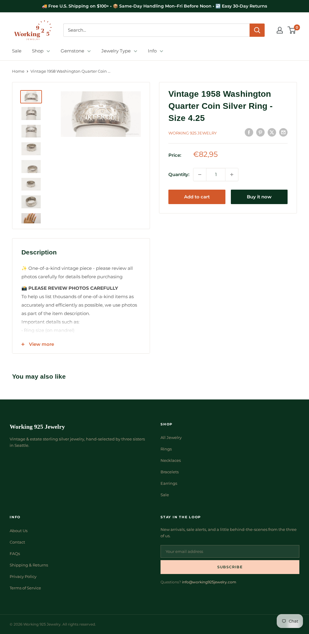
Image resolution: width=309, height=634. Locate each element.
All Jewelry (171, 437)
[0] (292, 30)
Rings (166, 448)
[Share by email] (283, 132)
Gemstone (72, 51)
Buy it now (259, 197)
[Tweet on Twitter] (272, 132)
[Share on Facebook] (249, 132)
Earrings (169, 483)
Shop (37, 51)
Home (18, 71)
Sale (16, 51)
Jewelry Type (116, 51)
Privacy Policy (23, 576)
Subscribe (230, 567)
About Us (18, 530)
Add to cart (197, 197)
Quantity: (179, 174)
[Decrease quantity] (199, 174)
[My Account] (280, 30)
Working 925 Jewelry (192, 133)
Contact (17, 542)
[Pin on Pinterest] (260, 132)
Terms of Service (25, 587)
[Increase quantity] (231, 174)
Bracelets (170, 471)
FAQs (15, 553)
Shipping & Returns (29, 565)
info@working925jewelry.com (209, 582)
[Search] (257, 30)
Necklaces (171, 460)
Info (152, 51)
